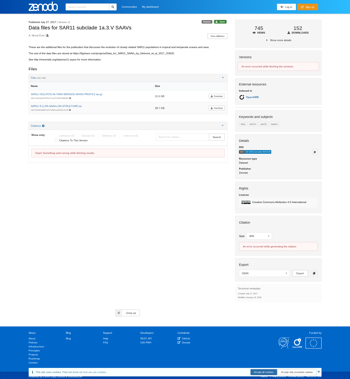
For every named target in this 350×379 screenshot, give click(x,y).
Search (217, 137)
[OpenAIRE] (297, 347)
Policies (33, 342)
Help (105, 338)
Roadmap (34, 358)
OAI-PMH (145, 342)
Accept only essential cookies (297, 372)
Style (242, 236)
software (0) (109, 135)
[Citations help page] (44, 125)
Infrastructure (36, 346)
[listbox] (259, 236)
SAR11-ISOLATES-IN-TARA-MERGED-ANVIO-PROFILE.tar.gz (66, 94)
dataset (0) (88, 135)
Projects (33, 354)
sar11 (263, 123)
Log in (288, 6)
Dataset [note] (207, 22)
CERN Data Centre (54, 376)
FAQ (105, 342)
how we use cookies (94, 372)
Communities (129, 6)
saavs (274, 123)
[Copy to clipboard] (315, 151)
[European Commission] (314, 347)
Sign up (309, 6)
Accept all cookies (263, 372)
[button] (278, 202)
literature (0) (66, 135)
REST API (146, 338)
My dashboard (150, 6)
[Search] (113, 6)
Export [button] (300, 273)
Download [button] (218, 96)
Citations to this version (73, 140)
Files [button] (38, 77)
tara (243, 123)
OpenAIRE (252, 97)
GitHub (185, 338)
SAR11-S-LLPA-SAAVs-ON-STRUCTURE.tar (56, 106)
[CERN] (284, 347)
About (32, 338)
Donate (185, 342)
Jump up (131, 312)
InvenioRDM (75, 376)
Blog (68, 338)
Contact (33, 362)
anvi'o (253, 123)
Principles (34, 350)
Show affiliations (218, 36)
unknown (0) (130, 135)
